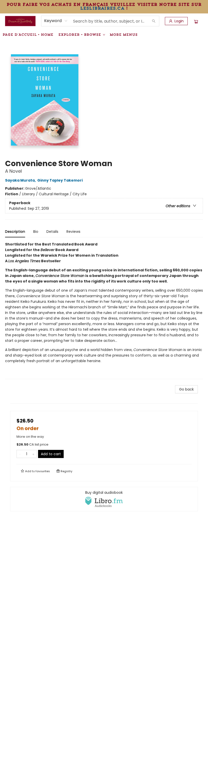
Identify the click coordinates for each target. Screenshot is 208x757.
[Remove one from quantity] (20, 454)
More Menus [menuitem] (123, 34)
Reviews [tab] (73, 231)
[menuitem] (28, 34)
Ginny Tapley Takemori (60, 180)
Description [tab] (15, 231)
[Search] (154, 21)
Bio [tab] (35, 231)
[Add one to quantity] (33, 454)
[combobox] (56, 21)
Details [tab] (52, 231)
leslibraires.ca (102, 8)
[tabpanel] (104, 310)
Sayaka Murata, (21, 180)
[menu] (104, 34)
